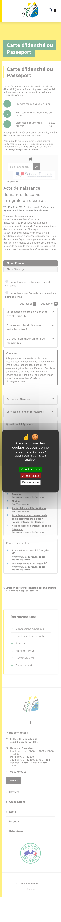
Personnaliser (30, 482)
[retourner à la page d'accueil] (30, 10)
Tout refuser (31, 475)
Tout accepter (31, 469)
